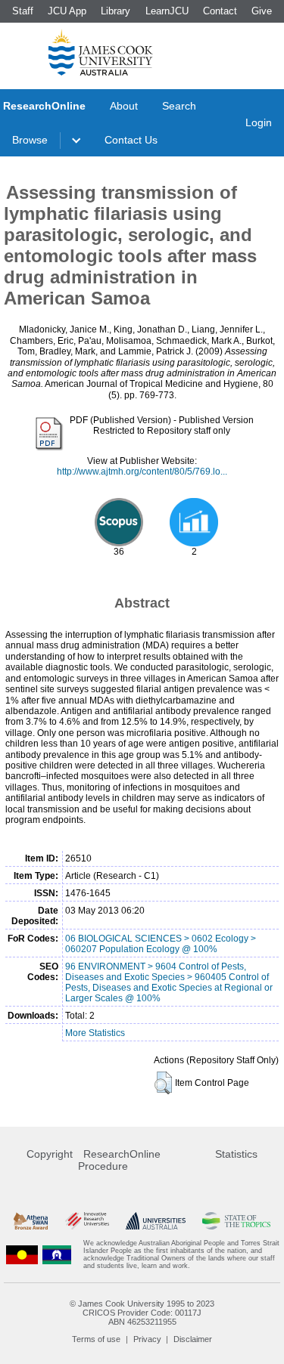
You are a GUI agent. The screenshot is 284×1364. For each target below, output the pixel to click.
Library (115, 11)
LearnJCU (167, 11)
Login (258, 122)
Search (179, 106)
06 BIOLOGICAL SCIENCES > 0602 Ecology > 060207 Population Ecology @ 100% (160, 943)
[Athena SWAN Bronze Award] (31, 1220)
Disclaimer (192, 1339)
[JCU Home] (100, 52)
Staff (22, 11)
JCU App (67, 11)
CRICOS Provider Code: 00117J (142, 1312)
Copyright (50, 1154)
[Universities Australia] (156, 1220)
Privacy (147, 1339)
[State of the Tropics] (236, 1220)
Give (261, 11)
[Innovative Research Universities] (87, 1220)
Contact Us (131, 140)
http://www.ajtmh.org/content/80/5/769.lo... (142, 471)
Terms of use (96, 1339)
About (124, 106)
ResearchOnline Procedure (119, 1160)
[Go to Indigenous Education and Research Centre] (22, 1254)
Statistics (236, 1154)
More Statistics (95, 1033)
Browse (30, 140)
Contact (220, 11)
